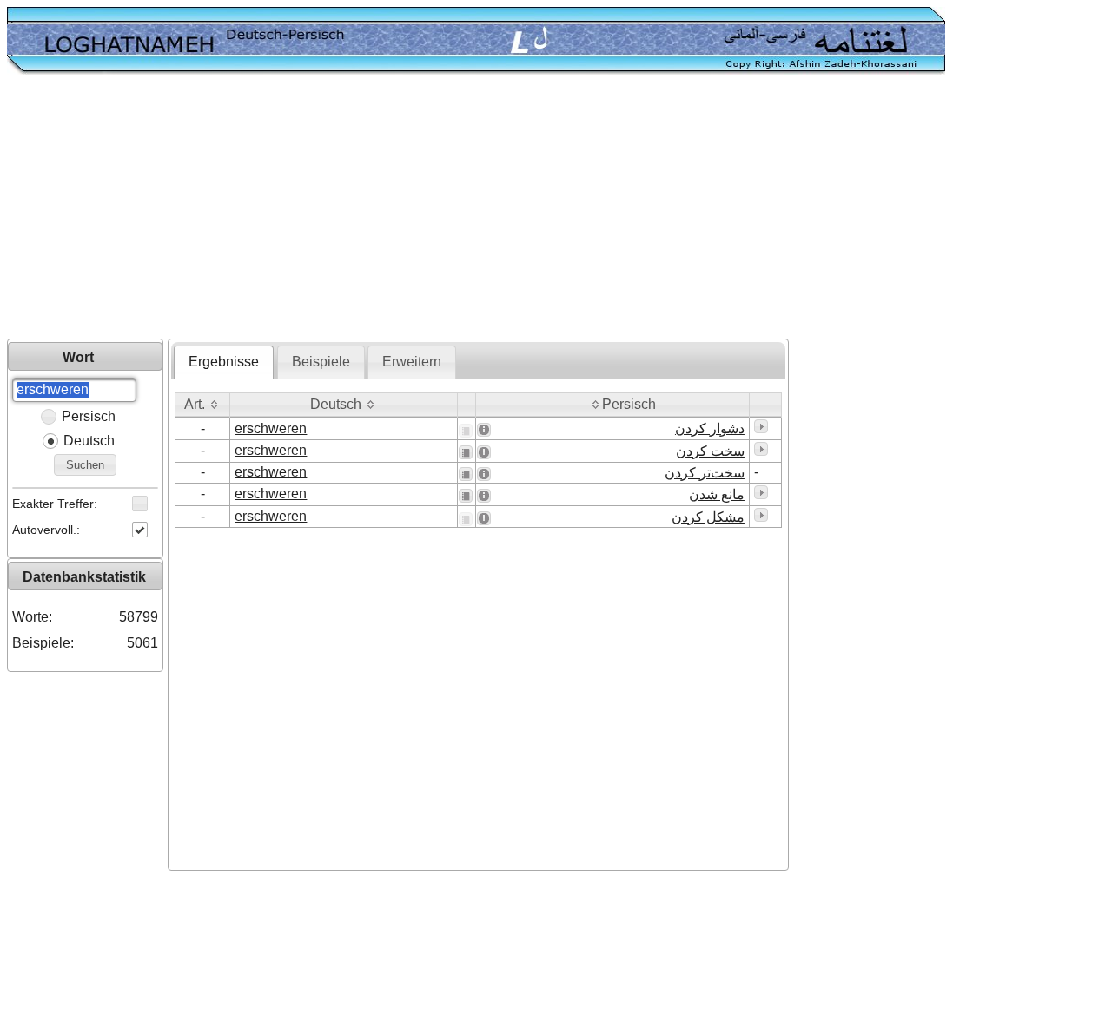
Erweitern (411, 361)
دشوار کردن (710, 428)
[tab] (224, 362)
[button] (85, 465)
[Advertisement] (556, 208)
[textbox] (74, 390)
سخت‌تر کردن (705, 472)
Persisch (89, 416)
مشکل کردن (708, 517)
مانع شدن (717, 494)
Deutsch (89, 440)
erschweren (271, 428)
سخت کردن (710, 451)
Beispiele (321, 361)
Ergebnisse (224, 361)
